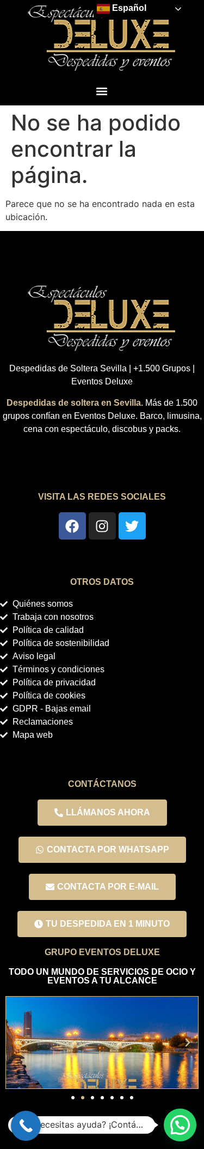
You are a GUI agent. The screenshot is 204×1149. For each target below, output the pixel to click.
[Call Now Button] (26, 1126)
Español (128, 8)
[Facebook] (72, 526)
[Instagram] (102, 526)
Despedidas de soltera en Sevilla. (75, 402)
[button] (101, 91)
